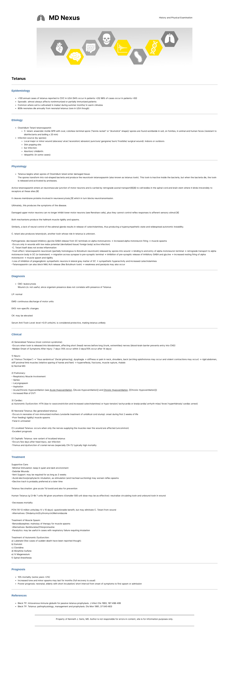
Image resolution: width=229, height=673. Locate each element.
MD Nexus (64, 17)
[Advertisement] (114, 650)
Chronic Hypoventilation (116, 390)
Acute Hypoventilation (61, 390)
